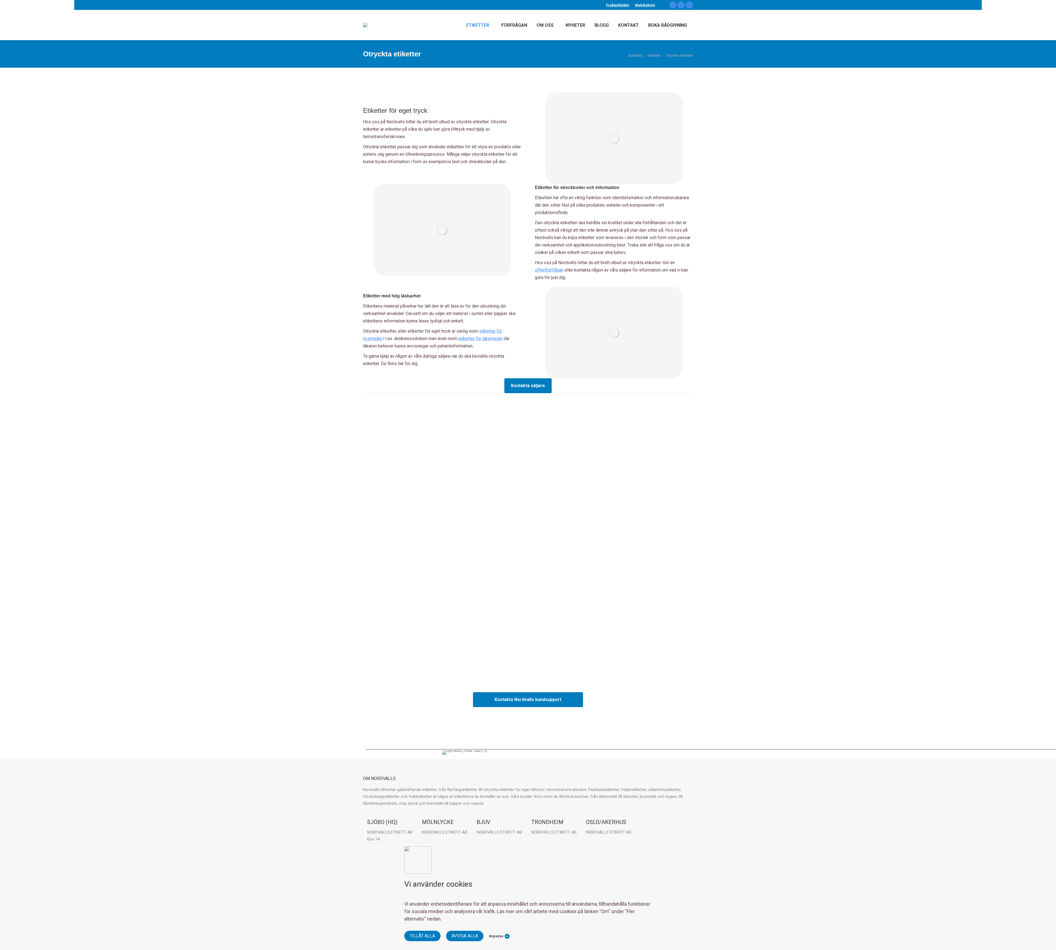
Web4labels (645, 5)
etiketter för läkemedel (480, 338)
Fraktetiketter (617, 5)
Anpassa (496, 936)
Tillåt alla (422, 935)
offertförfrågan (549, 270)
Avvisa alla (465, 935)
